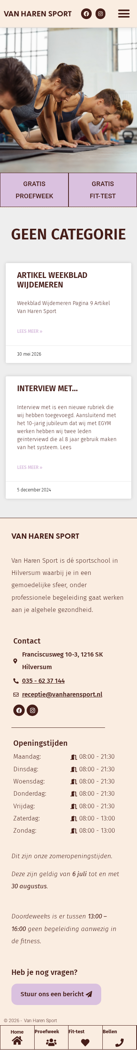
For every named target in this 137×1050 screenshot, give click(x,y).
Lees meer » (29, 331)
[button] (123, 13)
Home (17, 1032)
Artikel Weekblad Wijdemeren (52, 280)
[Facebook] (19, 710)
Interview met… (47, 388)
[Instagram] (32, 710)
